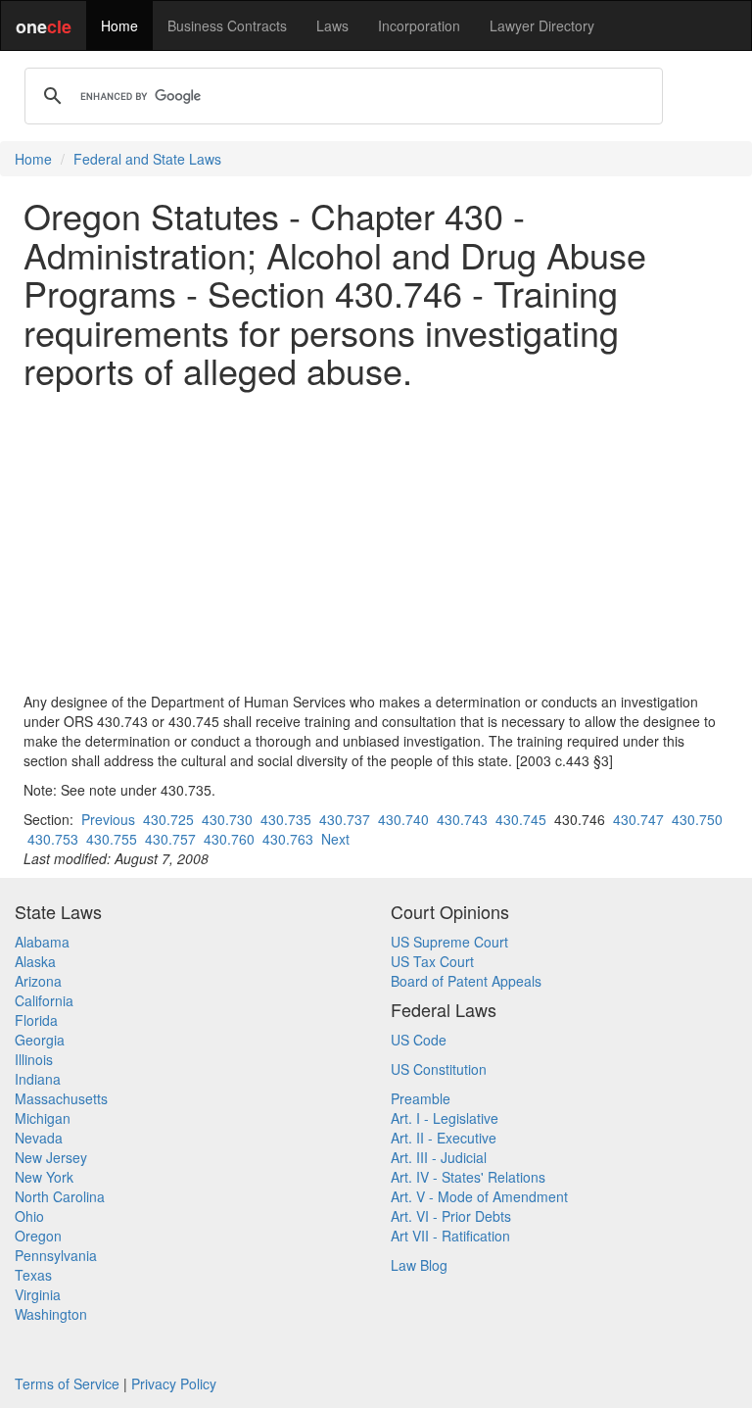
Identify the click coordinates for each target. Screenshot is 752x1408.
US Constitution (439, 1069)
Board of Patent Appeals (466, 981)
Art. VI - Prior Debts (451, 1216)
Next (335, 839)
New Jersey (51, 1157)
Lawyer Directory (542, 25)
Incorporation (419, 25)
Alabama (42, 941)
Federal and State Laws (147, 159)
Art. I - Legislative (444, 1118)
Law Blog (419, 1265)
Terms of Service (67, 1383)
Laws (332, 25)
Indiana (38, 1079)
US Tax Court (432, 961)
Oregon (38, 1235)
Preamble (420, 1098)
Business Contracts (227, 25)
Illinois (34, 1059)
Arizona (38, 981)
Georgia (40, 1039)
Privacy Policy (173, 1383)
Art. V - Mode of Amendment (479, 1196)
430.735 (285, 819)
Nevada (39, 1137)
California (44, 1000)
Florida (36, 1020)
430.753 (52, 839)
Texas (33, 1275)
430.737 (344, 819)
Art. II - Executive (443, 1137)
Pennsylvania (56, 1255)
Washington (51, 1314)
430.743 (462, 819)
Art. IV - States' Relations (468, 1177)
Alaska (35, 961)
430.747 (638, 819)
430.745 (520, 819)
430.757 (170, 839)
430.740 (403, 819)
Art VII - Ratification (450, 1235)
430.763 (287, 839)
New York (44, 1177)
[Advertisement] (376, 541)
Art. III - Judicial (439, 1157)
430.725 (168, 819)
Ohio (29, 1216)
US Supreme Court (449, 941)
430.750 (697, 819)
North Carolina (60, 1196)
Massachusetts (61, 1098)
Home (119, 25)
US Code (418, 1039)
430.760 (229, 839)
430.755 (111, 839)
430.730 (227, 819)
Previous (108, 819)
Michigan (42, 1118)
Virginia (38, 1294)
